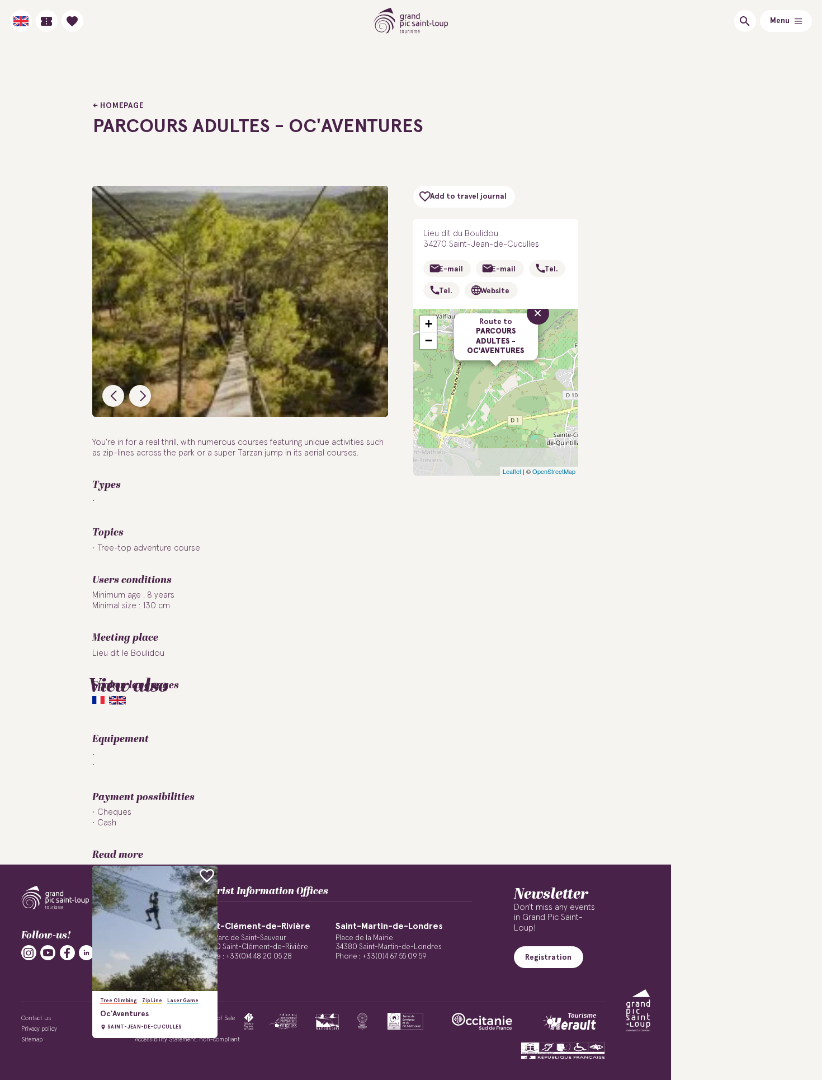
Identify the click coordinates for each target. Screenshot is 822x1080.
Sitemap (31, 1039)
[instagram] (28, 952)
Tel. (551, 269)
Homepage (122, 106)
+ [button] (428, 324)
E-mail (451, 269)
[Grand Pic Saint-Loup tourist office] (411, 21)
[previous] (113, 396)
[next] (140, 396)
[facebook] (67, 952)
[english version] (21, 21)
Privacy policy (39, 1029)
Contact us (36, 1018)
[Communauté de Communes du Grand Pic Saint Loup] (638, 1010)
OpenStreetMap (553, 471)
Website (494, 291)
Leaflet (512, 471)
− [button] (428, 341)
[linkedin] (86, 952)
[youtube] (47, 952)
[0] (72, 21)
